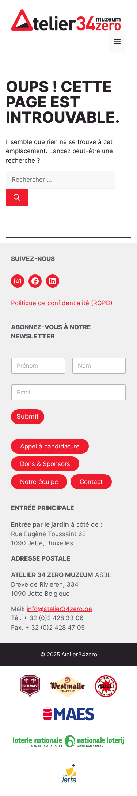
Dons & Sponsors (45, 463)
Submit (27, 416)
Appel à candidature (50, 446)
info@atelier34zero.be (59, 609)
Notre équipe (39, 481)
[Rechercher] (17, 197)
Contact (91, 481)
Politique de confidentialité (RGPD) (62, 303)
